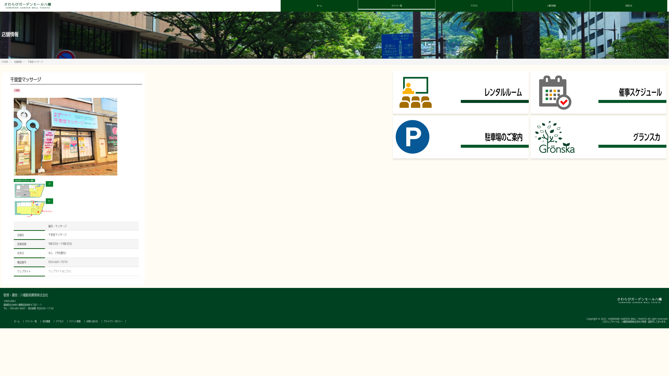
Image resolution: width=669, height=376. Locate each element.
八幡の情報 (551, 6)
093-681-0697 (17, 308)
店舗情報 (18, 62)
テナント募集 (75, 321)
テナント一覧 (396, 6)
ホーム (319, 6)
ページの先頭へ (662, 369)
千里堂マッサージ (35, 62)
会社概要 (47, 321)
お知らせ (628, 6)
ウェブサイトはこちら (59, 271)
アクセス (474, 6)
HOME (5, 62)
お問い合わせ (92, 321)
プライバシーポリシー (113, 321)
